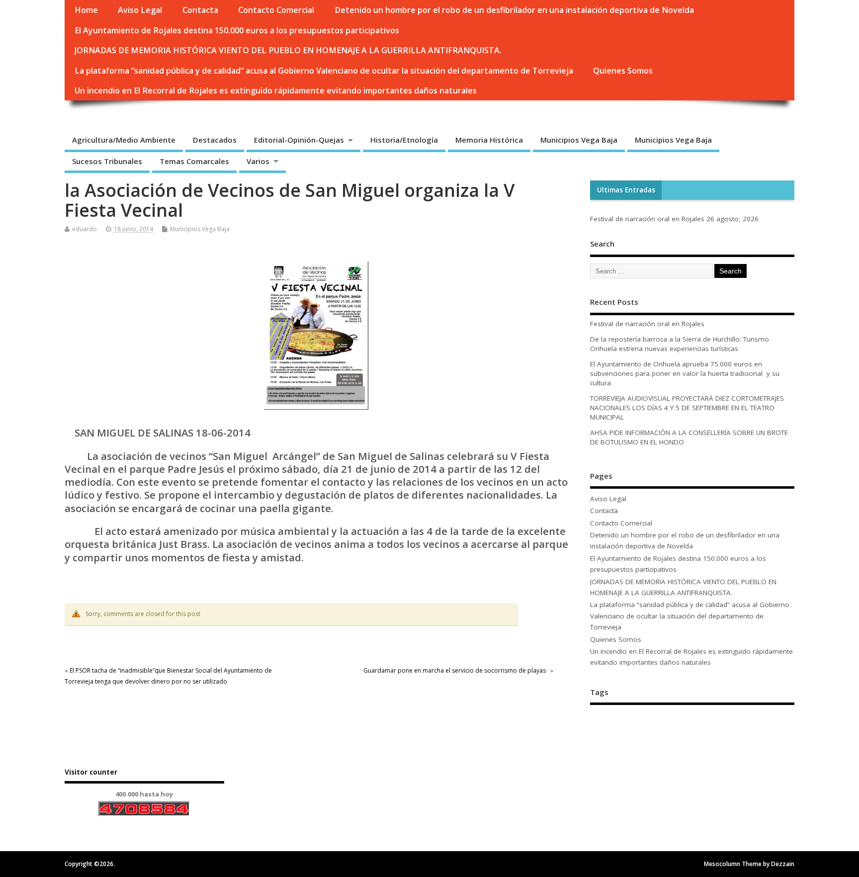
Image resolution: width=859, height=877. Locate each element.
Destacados (215, 140)
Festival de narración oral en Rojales (647, 218)
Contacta (200, 9)
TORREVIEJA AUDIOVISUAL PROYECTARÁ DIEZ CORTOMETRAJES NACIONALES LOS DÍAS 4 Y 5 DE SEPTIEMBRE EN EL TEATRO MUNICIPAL (687, 408)
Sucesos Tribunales (107, 161)
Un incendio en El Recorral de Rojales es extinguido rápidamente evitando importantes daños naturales (276, 90)
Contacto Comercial (276, 9)
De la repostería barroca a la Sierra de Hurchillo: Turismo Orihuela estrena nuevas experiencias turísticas (679, 344)
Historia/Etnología (404, 140)
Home (86, 9)
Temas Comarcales (194, 161)
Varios (258, 161)
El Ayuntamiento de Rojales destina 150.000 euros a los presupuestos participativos (237, 30)
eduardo (84, 229)
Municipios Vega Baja (578, 140)
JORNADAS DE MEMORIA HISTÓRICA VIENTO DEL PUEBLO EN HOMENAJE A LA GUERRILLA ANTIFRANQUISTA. (288, 50)
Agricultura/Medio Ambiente (123, 140)
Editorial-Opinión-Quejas (299, 140)
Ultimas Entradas (626, 189)
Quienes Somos (623, 70)
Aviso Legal (140, 9)
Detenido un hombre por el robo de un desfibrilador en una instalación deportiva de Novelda (514, 9)
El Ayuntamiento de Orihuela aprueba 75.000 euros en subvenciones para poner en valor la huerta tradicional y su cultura (684, 373)
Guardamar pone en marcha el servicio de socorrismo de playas (456, 670)
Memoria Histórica (489, 140)
